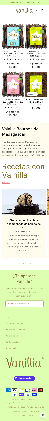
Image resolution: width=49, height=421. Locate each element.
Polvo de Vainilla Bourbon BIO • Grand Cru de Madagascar (36, 102)
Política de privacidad (16, 407)
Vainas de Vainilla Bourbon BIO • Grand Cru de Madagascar (13, 102)
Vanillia (22, 400)
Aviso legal (35, 411)
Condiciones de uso (14, 323)
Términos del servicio (35, 407)
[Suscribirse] (40, 303)
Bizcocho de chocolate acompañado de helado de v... (24, 224)
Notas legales (11, 348)
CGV (7, 317)
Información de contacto (25, 415)
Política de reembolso (15, 329)
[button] (5, 10)
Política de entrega (14, 336)
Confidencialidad (13, 342)
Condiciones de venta (20, 411)
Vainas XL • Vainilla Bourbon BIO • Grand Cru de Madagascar (36, 54)
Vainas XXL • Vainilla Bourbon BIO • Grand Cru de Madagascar (13, 54)
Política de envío (19, 403)
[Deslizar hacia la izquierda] (19, 263)
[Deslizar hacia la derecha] (30, 263)
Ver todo (6, 182)
